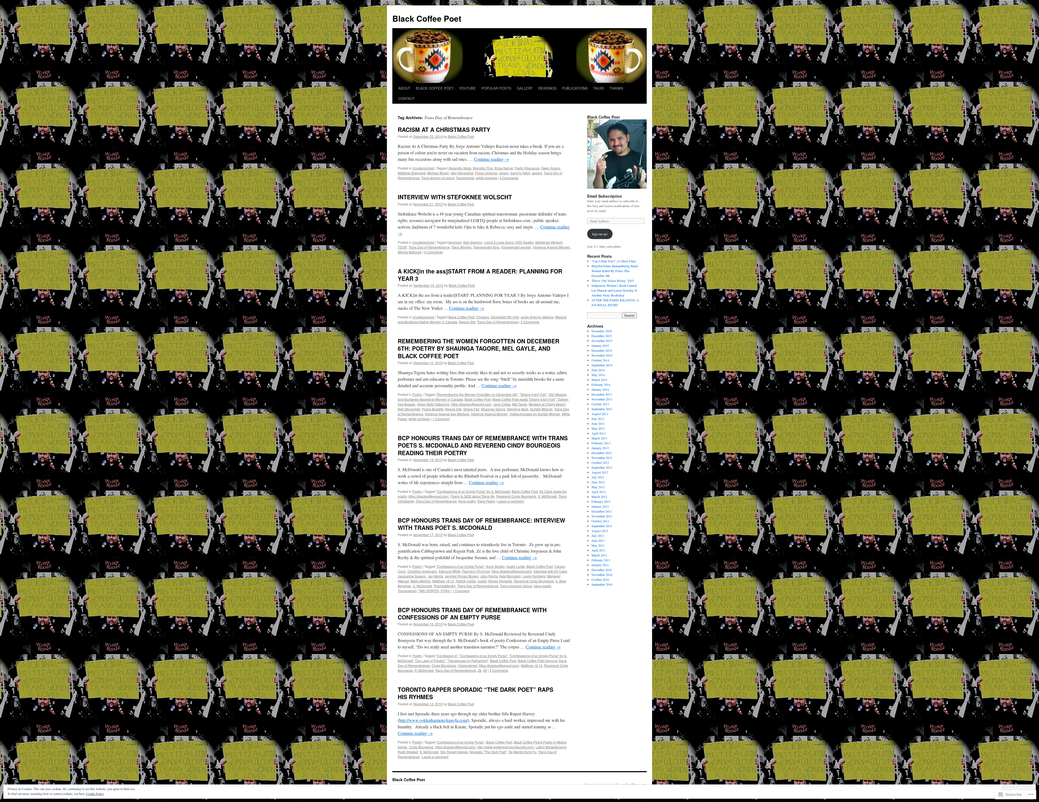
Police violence (486, 173)
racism (504, 173)
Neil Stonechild (462, 173)
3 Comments (433, 252)
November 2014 (601, 355)
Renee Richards (500, 581)
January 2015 (600, 345)
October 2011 (600, 521)
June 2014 (598, 370)
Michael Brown (438, 173)
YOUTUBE (467, 88)
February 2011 (600, 560)
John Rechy (489, 576)
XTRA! (445, 590)
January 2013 (600, 448)
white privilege (486, 177)
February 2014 (600, 384)
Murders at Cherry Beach (547, 404)
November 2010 (601, 574)
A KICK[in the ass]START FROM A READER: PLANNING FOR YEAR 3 (480, 274)
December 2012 (601, 453)
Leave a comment (511, 501)
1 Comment (440, 418)
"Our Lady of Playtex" (430, 660)
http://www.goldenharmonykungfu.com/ (433, 720)
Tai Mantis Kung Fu (522, 751)
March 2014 (599, 379)
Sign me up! (600, 234)
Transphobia (465, 177)
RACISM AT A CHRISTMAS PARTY (444, 129)
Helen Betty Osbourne (433, 404)
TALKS (598, 88)
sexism (537, 173)
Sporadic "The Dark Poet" (488, 751)
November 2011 (601, 516)
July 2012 (597, 477)
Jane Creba (502, 404)
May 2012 (598, 487)
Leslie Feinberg (533, 576)
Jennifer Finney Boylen (462, 576)
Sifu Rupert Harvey (454, 751)
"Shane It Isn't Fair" (533, 394)
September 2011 (601, 526)
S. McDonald (547, 496)
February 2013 (600, 443)
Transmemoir (407, 590)
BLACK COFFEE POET (435, 88)
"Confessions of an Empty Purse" (460, 566)
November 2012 (601, 457)
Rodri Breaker (408, 751)
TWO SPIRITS (428, 590)
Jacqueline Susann (412, 576)
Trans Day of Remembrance (429, 247)
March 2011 (599, 555)
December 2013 (601, 394)
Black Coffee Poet (426, 18)
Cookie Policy (95, 793)
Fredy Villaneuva (527, 168)
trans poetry (466, 501)
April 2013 (598, 433)
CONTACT (406, 98)
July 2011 (597, 535)
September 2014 (601, 365)
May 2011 (598, 545)
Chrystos (482, 317)
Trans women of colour (437, 177)
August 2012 (599, 472)
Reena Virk (467, 322)
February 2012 (600, 501)
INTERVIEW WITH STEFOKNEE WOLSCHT (455, 197)
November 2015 (601, 340)
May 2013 (598, 428)
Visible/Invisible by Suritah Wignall (534, 414)
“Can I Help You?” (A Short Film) (613, 261)
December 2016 (601, 331)
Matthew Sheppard (412, 173)
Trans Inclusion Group (516, 585)
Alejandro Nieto (459, 168)
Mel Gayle (519, 404)
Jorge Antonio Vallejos (537, 317)
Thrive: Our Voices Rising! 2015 (612, 280)
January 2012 (600, 506)
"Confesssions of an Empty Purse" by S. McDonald (473, 491)
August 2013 (599, 414)
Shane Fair (471, 409)
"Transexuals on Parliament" (467, 660)
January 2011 (600, 565)
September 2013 (601, 409)
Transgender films (486, 247)
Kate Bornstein (510, 576)
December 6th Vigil (505, 317)
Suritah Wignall (541, 409)
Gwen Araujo (550, 168)
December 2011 (601, 511)
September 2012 (601, 467)
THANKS (616, 88)
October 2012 (600, 462)
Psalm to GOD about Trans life (473, 496)
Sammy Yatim (520, 173)
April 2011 (598, 550)
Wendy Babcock (410, 252)
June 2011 (598, 540)
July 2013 (597, 418)
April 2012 (598, 492)
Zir (485, 670)
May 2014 (598, 375)
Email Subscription (604, 196)
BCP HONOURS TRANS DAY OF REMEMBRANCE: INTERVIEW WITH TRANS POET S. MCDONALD (481, 524)
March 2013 (599, 438)
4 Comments (509, 177)
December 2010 (601, 570)
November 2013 (601, 399)
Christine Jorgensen (422, 571)
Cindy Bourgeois (444, 665)
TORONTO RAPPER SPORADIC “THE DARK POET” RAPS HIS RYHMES (475, 693)
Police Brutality (432, 409)
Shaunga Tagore (493, 409)
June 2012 (598, 482)
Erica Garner (504, 168)
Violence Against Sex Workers (447, 414)
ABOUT (404, 88)
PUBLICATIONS (575, 88)
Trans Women (461, 247)
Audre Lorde (516, 566)
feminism (455, 242)
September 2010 (601, 584)
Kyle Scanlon (472, 242)
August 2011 (599, 531)
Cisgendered (467, 665)
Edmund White (450, 571)
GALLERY (525, 88)
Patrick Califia (466, 581)
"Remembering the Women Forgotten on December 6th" (477, 394)
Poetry (417, 394)
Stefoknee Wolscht (549, 242)
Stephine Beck (517, 409)
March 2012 (599, 496)
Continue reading (491, 159)
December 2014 (601, 350)
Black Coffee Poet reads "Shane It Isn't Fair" (524, 399)
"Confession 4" (447, 655)
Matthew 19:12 (443, 581)
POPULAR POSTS (496, 88)
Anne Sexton (495, 566)
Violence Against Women (551, 247)
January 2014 (600, 389)
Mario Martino (420, 581)
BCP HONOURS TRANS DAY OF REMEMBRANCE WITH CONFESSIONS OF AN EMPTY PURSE (472, 613)
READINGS (547, 88)
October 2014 (600, 360)
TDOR (402, 247)
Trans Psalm (486, 501)
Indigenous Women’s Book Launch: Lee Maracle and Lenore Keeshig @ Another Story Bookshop (614, 290)
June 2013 (598, 423)
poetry (482, 581)
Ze (480, 670)
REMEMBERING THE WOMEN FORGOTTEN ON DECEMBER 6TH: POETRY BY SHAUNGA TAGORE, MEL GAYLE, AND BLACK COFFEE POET (478, 348)
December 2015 (601, 336)
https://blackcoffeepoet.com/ (471, 404)
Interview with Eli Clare (550, 571)
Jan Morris (435, 576)
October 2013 (600, 404)
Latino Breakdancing (551, 747)
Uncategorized (423, 168)
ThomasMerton (444, 585)
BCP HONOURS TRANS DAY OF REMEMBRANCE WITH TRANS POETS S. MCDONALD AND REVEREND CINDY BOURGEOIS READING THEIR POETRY (483, 445)
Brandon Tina (483, 168)
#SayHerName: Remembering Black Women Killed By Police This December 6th (614, 271)
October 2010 (600, 579)
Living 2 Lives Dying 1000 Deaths (509, 242)
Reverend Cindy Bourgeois (516, 496)
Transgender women (516, 247)
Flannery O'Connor (476, 571)
